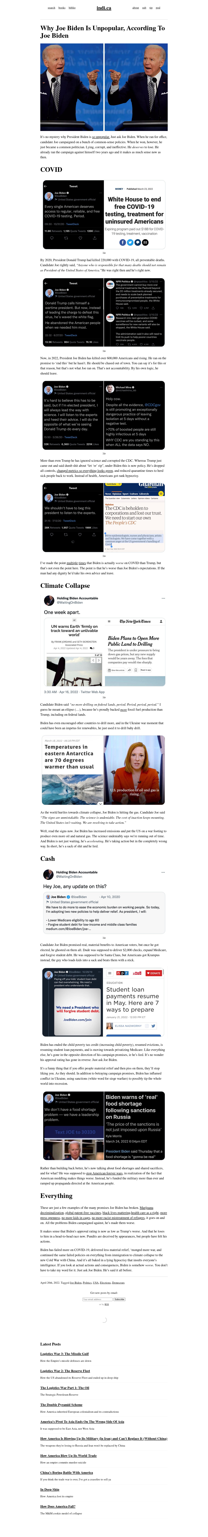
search (51, 7)
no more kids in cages (76, 1217)
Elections (105, 1282)
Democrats (118, 1282)
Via (104, 252)
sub (144, 7)
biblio (72, 7)
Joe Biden (76, 1282)
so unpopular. (101, 136)
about (135, 7)
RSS (107, 1304)
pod (158, 7)
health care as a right (145, 1212)
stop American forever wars (104, 1173)
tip (151, 7)
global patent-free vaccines (83, 1212)
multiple (72, 562)
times (82, 562)
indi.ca (104, 7)
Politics (87, 1282)
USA (96, 1282)
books (61, 7)
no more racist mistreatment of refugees (118, 1217)
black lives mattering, (117, 1212)
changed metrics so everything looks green (85, 470)
